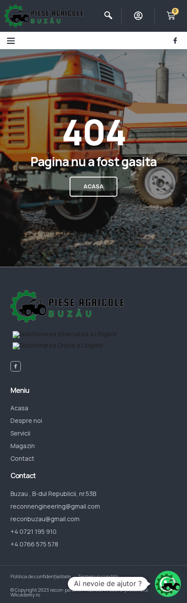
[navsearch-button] (108, 15)
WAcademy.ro (25, 594)
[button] (10, 40)
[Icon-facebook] (175, 40)
